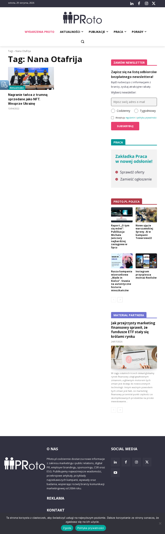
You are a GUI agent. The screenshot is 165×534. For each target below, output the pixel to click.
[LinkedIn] (132, 3)
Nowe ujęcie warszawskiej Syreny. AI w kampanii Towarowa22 (144, 232)
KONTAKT (56, 510)
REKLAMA (55, 498)
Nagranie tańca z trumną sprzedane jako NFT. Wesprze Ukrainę (27, 99)
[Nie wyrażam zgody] (160, 523)
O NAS (52, 448)
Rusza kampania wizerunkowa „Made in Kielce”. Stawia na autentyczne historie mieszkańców (121, 281)
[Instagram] (146, 3)
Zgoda (67, 528)
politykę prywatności (147, 117)
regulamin (130, 117)
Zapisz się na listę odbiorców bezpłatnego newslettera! (134, 74)
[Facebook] (139, 3)
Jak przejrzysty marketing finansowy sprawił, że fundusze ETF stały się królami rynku (133, 330)
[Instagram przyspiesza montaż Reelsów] (146, 261)
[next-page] (120, 299)
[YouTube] (115, 472)
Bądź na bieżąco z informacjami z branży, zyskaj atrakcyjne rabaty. (131, 84)
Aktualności (17, 87)
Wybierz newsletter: (123, 92)
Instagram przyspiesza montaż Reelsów (146, 274)
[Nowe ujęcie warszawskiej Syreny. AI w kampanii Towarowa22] (146, 214)
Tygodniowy (148, 111)
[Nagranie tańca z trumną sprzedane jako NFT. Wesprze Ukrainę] (31, 78)
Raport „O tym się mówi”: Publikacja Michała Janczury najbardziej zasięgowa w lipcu (120, 236)
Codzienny (123, 111)
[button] (82, 41)
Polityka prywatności (90, 528)
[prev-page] (113, 299)
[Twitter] (154, 3)
